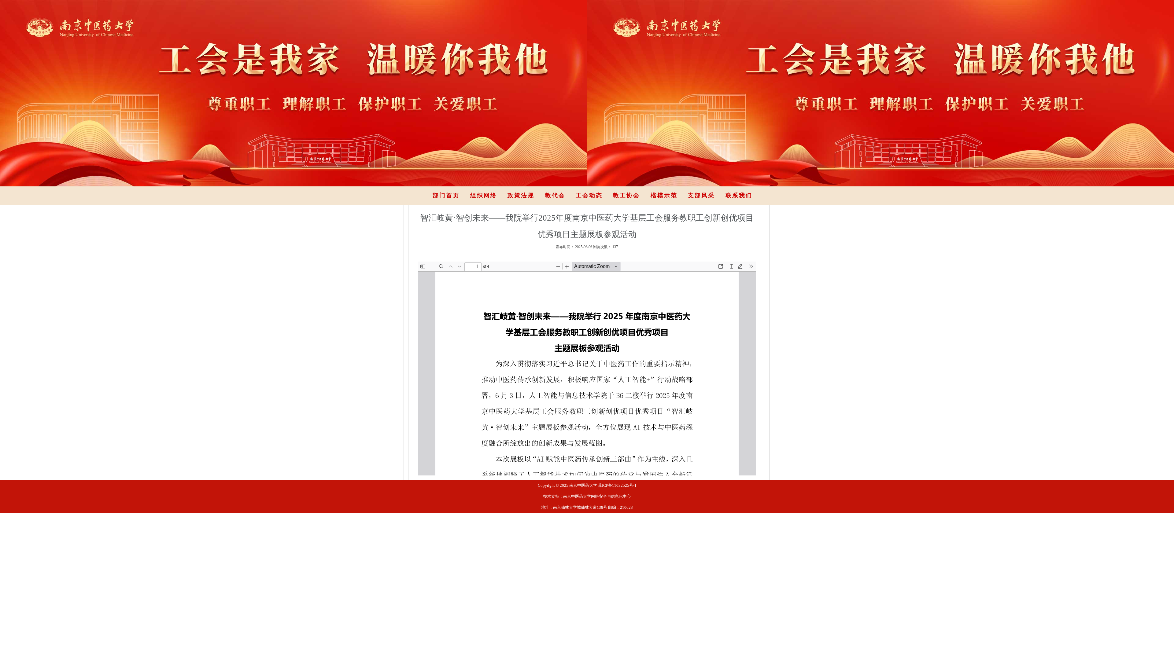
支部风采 (701, 195)
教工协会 (626, 195)
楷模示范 (664, 195)
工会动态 (589, 195)
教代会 (555, 195)
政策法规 (521, 195)
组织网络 (483, 195)
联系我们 (738, 195)
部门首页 (446, 195)
